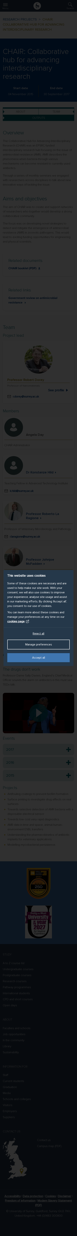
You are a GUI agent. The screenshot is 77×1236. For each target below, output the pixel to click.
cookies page (16, 621)
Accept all (38, 658)
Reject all (38, 633)
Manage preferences (38, 644)
